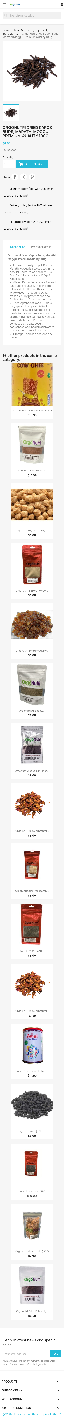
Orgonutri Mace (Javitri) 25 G (32, 1251)
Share (14, 176)
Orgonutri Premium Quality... (32, 650)
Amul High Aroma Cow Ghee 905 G (32, 410)
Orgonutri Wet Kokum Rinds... (32, 770)
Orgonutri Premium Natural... (32, 830)
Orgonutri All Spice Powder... (32, 590)
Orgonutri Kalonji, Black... (32, 1131)
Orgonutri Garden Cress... (32, 470)
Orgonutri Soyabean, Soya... (32, 530)
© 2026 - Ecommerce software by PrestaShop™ (32, 1414)
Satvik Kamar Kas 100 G (32, 1191)
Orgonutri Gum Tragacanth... (32, 891)
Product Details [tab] (41, 247)
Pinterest (32, 176)
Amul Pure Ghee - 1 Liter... (32, 1071)
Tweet (23, 176)
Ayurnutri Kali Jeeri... (32, 951)
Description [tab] (17, 247)
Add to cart (31, 164)
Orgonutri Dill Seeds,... (32, 710)
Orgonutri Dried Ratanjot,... (32, 1311)
